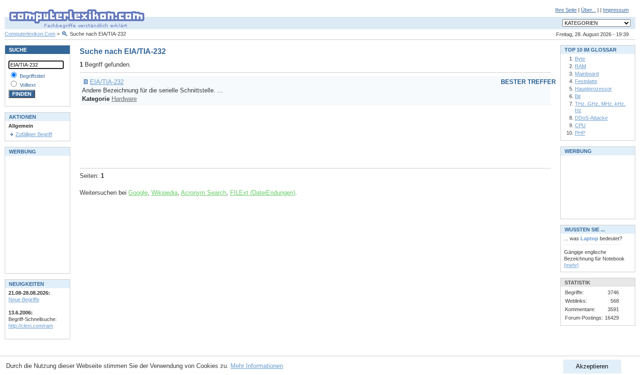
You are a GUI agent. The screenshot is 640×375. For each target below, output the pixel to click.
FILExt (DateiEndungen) (262, 192)
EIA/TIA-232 (107, 81)
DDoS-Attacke (591, 118)
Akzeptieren (592, 366)
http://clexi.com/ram (30, 326)
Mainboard (587, 74)
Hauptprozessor (593, 89)
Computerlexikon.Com (30, 34)
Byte (580, 58)
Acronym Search (203, 192)
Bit (577, 96)
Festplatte (586, 81)
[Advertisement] (250, 135)
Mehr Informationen (257, 365)
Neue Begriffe (23, 299)
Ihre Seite (566, 10)
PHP (580, 133)
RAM (580, 66)
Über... (588, 10)
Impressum (616, 10)
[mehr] (571, 265)
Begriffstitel (32, 76)
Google (138, 192)
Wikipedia (164, 192)
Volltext (28, 85)
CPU (580, 125)
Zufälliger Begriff (33, 134)
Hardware (124, 98)
